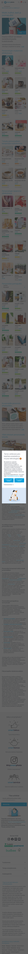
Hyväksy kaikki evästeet (9, 480)
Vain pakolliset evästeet (19, 480)
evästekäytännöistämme (13, 476)
